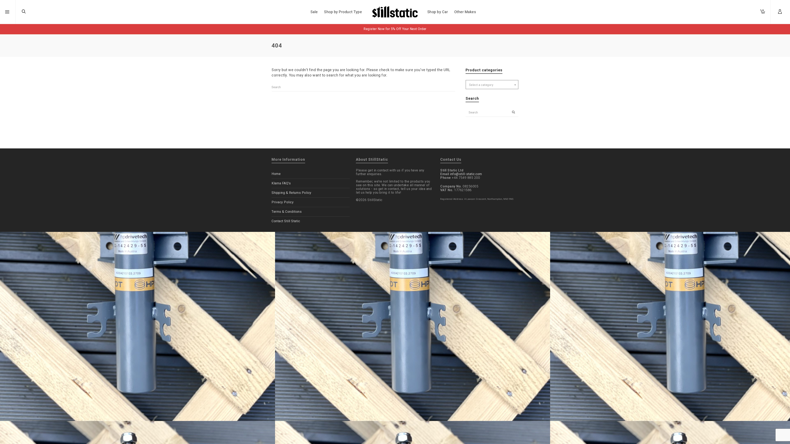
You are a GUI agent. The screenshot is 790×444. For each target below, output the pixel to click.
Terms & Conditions (287, 212)
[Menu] (7, 12)
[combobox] (492, 84)
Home (276, 174)
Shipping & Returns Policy (291, 193)
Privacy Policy (283, 202)
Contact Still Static (286, 221)
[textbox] (492, 84)
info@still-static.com (466, 174)
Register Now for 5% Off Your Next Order (395, 29)
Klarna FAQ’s (281, 183)
